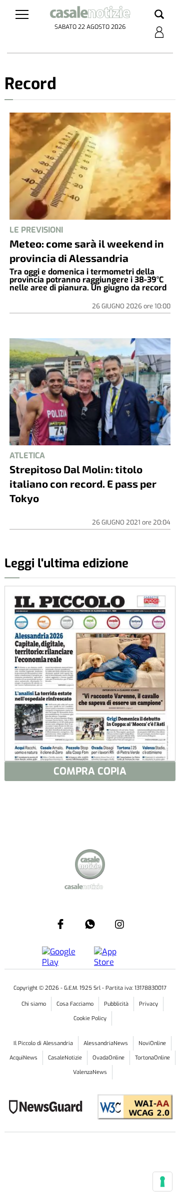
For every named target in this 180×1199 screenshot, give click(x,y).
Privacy (148, 1004)
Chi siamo (34, 1004)
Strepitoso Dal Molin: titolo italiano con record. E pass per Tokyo (83, 483)
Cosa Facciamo (75, 1004)
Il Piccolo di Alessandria (43, 1043)
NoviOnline (152, 1043)
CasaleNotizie (65, 1058)
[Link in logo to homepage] (90, 13)
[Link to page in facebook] (60, 924)
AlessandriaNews (106, 1043)
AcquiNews (24, 1058)
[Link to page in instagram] (120, 924)
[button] (159, 14)
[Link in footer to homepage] (90, 865)
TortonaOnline (152, 1058)
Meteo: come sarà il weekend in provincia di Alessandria (87, 250)
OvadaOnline (108, 1058)
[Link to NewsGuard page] (49, 1108)
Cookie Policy (90, 1018)
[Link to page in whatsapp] (90, 924)
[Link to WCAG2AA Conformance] (131, 1108)
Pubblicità (116, 1004)
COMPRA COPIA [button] (90, 771)
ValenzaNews (90, 1072)
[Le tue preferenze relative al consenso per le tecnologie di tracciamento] (162, 1181)
